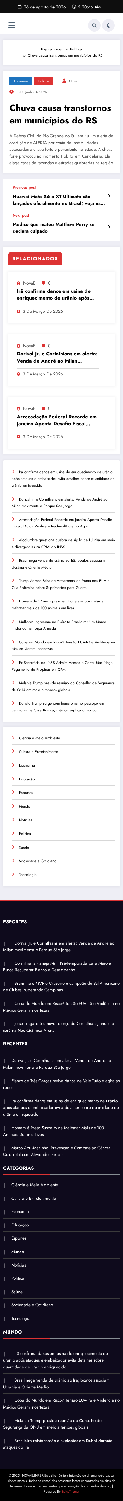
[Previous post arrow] (109, 196)
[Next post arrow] (109, 227)
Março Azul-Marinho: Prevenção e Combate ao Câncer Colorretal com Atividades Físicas (56, 1151)
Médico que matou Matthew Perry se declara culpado (54, 227)
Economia (21, 81)
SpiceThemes (70, 1491)
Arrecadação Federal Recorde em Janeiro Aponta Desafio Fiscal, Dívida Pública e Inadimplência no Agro (57, 420)
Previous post (24, 187)
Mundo (24, 806)
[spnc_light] (108, 25)
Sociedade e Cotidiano (37, 861)
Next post (21, 215)
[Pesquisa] (94, 25)
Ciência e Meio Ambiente (39, 738)
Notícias (25, 820)
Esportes (26, 792)
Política (43, 81)
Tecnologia (28, 875)
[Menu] (11, 25)
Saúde (24, 847)
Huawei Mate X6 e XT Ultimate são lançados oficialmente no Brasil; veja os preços (57, 200)
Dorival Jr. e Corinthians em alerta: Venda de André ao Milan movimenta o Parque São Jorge (57, 357)
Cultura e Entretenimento (38, 751)
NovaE (74, 81)
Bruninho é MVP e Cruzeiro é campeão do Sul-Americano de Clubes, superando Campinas (61, 986)
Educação (27, 779)
